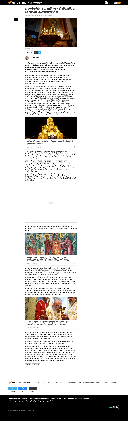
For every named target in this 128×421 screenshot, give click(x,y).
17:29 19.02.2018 (29, 16)
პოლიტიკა (55, 382)
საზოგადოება (72, 382)
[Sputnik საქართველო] (17, 5)
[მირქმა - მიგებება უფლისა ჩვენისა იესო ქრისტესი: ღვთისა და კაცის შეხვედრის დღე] (51, 244)
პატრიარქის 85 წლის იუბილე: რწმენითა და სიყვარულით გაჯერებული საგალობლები (48, 323)
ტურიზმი (98, 382)
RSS (64, 398)
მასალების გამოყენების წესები (39, 398)
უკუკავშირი (49, 401)
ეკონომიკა (63, 382)
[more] (74, 147)
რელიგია (28, 364)
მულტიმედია (113, 382)
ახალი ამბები (38, 382)
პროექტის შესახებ (14, 398)
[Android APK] (114, 407)
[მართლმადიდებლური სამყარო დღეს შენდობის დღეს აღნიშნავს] (51, 128)
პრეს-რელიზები (56, 398)
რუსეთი (105, 382)
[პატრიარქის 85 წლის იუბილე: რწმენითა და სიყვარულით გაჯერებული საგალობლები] (51, 308)
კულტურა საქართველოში (86, 382)
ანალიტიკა (47, 382)
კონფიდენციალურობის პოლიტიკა (78, 398)
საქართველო (35, 364)
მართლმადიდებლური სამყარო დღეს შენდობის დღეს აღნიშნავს (50, 142)
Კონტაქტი (25, 398)
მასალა (31, 59)
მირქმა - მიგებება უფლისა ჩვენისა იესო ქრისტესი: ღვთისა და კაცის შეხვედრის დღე (48, 258)
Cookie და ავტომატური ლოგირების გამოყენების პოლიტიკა (26, 401)
